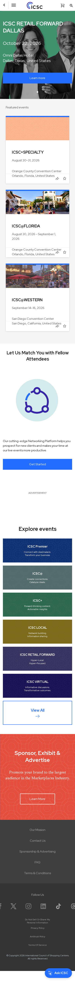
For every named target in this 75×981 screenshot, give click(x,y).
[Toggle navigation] (13, 5)
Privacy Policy (37, 928)
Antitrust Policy (37, 936)
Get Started (37, 464)
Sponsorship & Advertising (37, 851)
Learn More (37, 799)
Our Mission (37, 830)
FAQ (37, 862)
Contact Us (37, 841)
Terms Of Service (37, 945)
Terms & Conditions (37, 873)
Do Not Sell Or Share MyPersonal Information (37, 921)
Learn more (37, 78)
